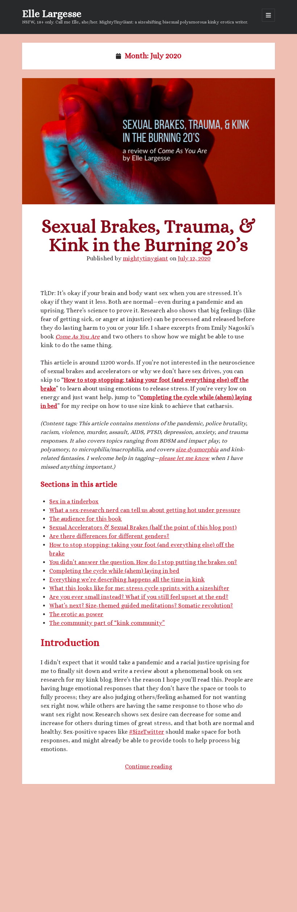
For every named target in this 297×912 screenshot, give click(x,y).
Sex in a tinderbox (74, 501)
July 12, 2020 (194, 258)
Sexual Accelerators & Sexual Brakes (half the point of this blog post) (143, 527)
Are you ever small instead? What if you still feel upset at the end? (138, 596)
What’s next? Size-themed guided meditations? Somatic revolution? (141, 605)
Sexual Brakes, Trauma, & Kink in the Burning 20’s (148, 141)
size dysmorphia (197, 449)
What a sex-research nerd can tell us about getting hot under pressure (144, 510)
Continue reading (148, 766)
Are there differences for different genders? (109, 536)
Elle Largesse (51, 14)
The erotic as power (76, 614)
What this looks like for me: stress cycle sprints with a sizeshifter (139, 588)
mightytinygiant (145, 258)
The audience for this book (85, 518)
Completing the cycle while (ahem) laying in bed (114, 570)
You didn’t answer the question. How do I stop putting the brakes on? (143, 562)
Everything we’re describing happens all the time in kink (127, 579)
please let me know (184, 458)
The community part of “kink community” (107, 622)
